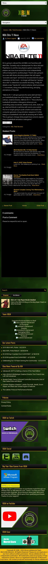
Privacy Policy (6, 402)
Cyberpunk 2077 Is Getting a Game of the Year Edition (21, 371)
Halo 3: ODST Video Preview (23, 162)
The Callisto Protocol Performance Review (17, 390)
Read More (41, 155)
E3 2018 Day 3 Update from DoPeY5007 (17, 354)
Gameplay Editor (24, 332)
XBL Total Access (15, 30)
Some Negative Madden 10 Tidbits (25, 135)
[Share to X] (8, 122)
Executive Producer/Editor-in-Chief (24, 321)
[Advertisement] (24, 282)
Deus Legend (11, 38)
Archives (16, 295)
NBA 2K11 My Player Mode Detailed (23, 300)
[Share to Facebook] (10, 122)
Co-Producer (24, 324)
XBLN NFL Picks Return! (11, 351)
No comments (39, 38)
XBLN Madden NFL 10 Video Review (25, 150)
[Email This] (3, 122)
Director (24, 328)
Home (5, 30)
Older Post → (41, 205)
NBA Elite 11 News (11, 35)
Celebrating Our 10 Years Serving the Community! (20, 361)
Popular (6, 295)
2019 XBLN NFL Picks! (10, 347)
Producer (24, 336)
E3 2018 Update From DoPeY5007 (14, 357)
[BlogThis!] (6, 122)
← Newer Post (7, 205)
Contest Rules (6, 406)
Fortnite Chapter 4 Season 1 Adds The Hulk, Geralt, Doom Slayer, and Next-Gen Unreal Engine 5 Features (23, 385)
